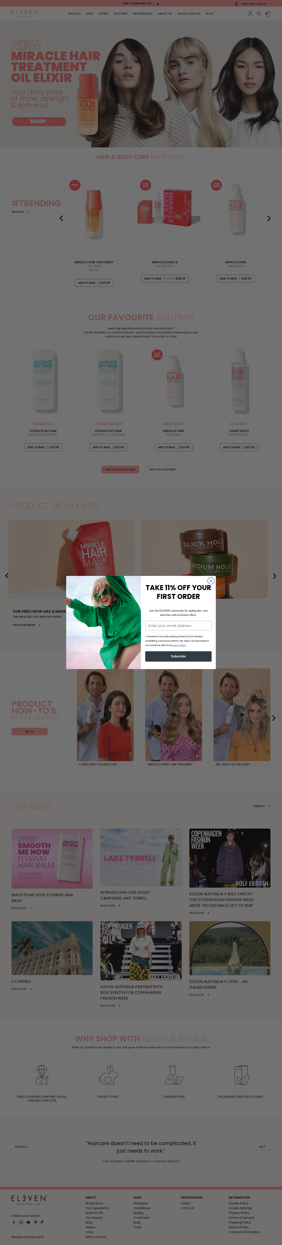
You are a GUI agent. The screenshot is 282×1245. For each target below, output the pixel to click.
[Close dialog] (211, 580)
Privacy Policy (178, 645)
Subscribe (178, 656)
